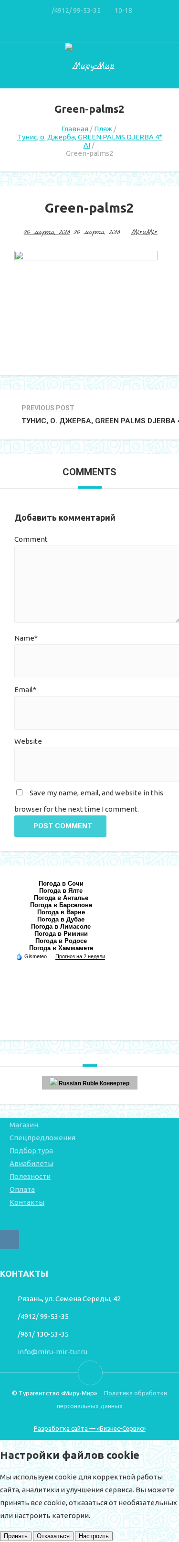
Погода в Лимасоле (61, 926)
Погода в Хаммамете (61, 948)
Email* (25, 689)
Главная (74, 129)
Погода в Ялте (61, 890)
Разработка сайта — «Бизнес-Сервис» (90, 1428)
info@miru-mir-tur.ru (52, 1352)
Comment (31, 539)
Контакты (27, 1202)
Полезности (30, 1176)
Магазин (24, 1125)
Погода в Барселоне (61, 905)
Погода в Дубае (60, 919)
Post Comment (62, 826)
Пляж (103, 129)
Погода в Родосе (61, 940)
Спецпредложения (42, 1138)
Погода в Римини (61, 933)
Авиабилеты (31, 1163)
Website (28, 741)
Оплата (22, 1189)
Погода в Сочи (61, 883)
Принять (16, 1536)
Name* (26, 638)
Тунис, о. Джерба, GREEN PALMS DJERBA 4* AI (89, 141)
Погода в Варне (61, 912)
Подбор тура (31, 1150)
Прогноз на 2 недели (80, 956)
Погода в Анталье (61, 897)
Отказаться (53, 1536)
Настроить (94, 1536)
